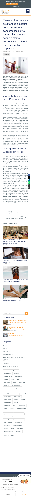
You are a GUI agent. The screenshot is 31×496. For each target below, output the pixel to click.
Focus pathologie (7, 354)
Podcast (5, 363)
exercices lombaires (16, 385)
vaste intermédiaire (8, 431)
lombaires (16, 399)
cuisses (6, 379)
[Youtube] (17, 477)
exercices (6, 385)
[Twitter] (13, 477)
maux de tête (7, 405)
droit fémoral (7, 382)
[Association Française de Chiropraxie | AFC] (5, 11)
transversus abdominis (17, 425)
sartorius (21, 419)
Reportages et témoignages (10, 366)
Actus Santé (6, 348)
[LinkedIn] (15, 477)
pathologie (15, 414)
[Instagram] (19, 477)
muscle (5, 408)
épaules (14, 382)
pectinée (6, 416)
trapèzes (6, 428)
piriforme (21, 416)
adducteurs (15, 370)
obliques (12, 408)
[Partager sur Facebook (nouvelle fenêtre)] (29, 175)
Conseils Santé (6, 345)
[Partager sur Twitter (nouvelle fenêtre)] (29, 177)
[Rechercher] (26, 313)
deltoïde (12, 379)
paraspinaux (7, 414)
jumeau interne (7, 399)
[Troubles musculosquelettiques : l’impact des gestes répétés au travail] (5, 335)
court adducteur (18, 376)
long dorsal (16, 402)
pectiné (21, 414)
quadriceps (14, 419)
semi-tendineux (18, 422)
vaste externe (20, 428)
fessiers (6, 388)
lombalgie (23, 399)
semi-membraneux (8, 422)
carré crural (16, 373)
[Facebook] (11, 477)
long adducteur (7, 402)
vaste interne (18, 431)
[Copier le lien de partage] (29, 187)
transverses (7, 425)
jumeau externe (17, 396)
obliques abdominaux (21, 408)
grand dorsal (17, 390)
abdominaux (7, 370)
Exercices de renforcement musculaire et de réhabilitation (14, 358)
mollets (14, 405)
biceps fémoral (7, 373)
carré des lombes (8, 376)
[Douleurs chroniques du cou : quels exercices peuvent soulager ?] (15, 253)
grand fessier (15, 393)
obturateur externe (8, 411)
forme (12, 388)
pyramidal (6, 419)
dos (18, 379)
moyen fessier (22, 405)
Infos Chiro (5, 351)
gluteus (18, 388)
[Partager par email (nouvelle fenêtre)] (29, 185)
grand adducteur (7, 390)
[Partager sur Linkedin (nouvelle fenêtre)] (29, 180)
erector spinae (22, 382)
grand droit (6, 393)
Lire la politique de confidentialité (8, 489)
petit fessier (13, 416)
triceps (12, 428)
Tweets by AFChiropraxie (9, 435)
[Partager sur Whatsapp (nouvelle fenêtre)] (29, 182)
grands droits (23, 393)
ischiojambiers (7, 396)
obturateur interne (19, 411)
